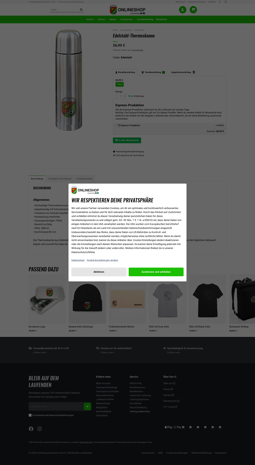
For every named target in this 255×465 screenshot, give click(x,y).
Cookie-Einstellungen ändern (102, 260)
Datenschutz (78, 260)
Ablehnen (99, 271)
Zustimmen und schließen (156, 271)
